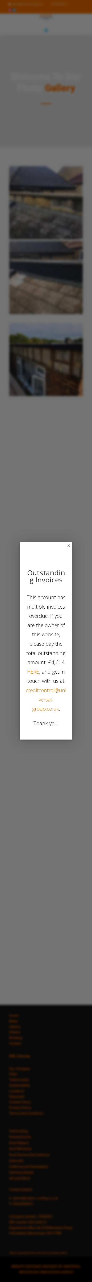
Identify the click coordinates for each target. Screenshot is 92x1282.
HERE (33, 671)
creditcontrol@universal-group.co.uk (46, 699)
